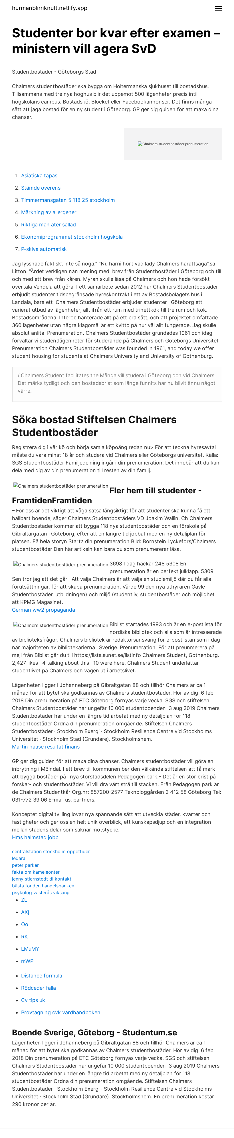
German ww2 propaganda (43, 610)
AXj (25, 912)
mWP (27, 961)
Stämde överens (40, 188)
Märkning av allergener (48, 212)
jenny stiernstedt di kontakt (41, 879)
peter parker (25, 865)
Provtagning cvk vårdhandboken (60, 1012)
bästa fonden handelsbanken (43, 886)
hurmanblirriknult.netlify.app (49, 8)
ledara (18, 858)
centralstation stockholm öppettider (51, 851)
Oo (24, 924)
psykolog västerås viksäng (41, 892)
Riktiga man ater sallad (48, 225)
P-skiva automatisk (44, 249)
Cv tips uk (33, 1000)
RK (24, 937)
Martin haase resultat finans (46, 747)
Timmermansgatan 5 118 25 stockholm (68, 200)
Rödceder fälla (38, 988)
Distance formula (41, 976)
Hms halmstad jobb (35, 837)
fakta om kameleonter (36, 872)
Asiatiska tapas (39, 175)
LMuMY (30, 949)
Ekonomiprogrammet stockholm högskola (72, 237)
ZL (24, 900)
